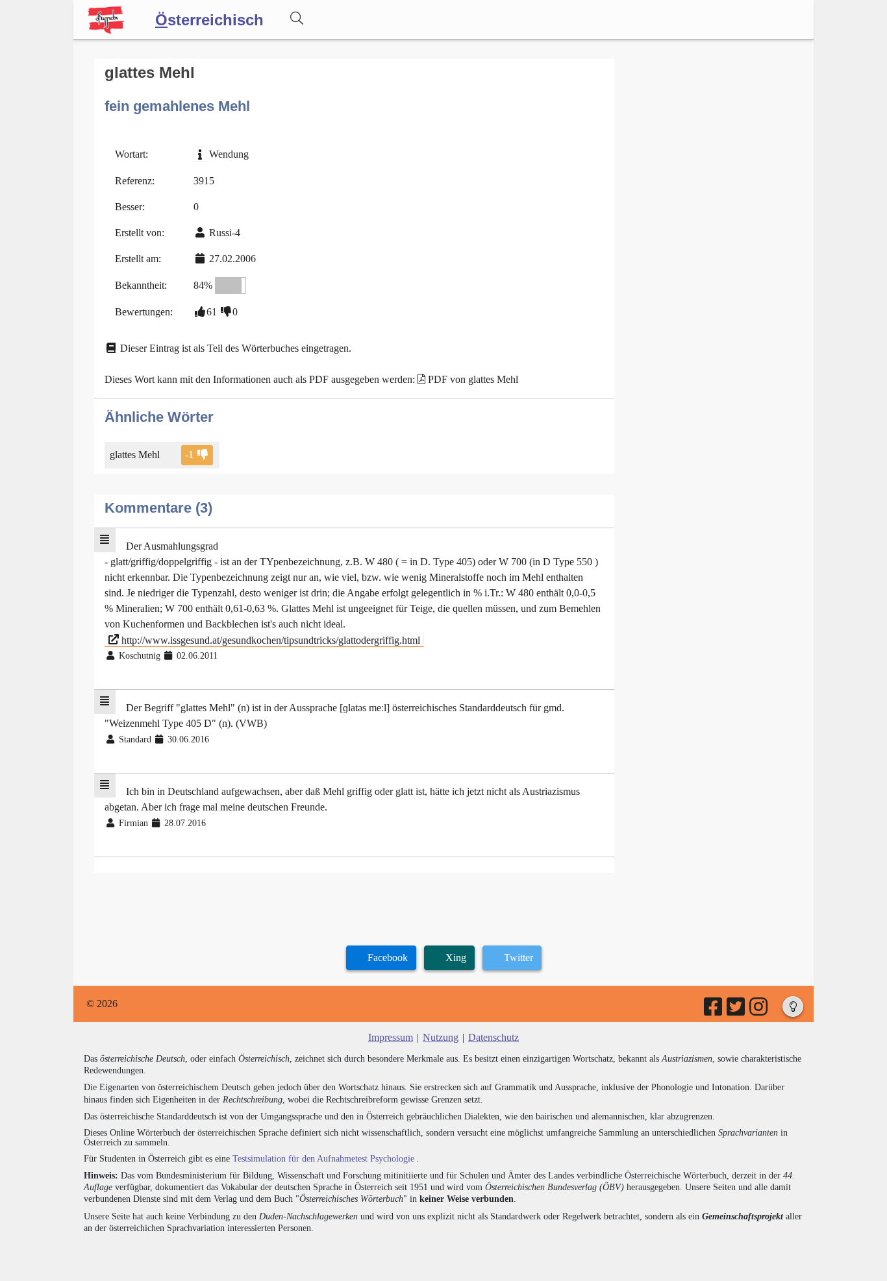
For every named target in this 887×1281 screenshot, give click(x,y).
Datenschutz (493, 1037)
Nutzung (440, 1037)
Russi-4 (224, 232)
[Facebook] (714, 1010)
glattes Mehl (135, 454)
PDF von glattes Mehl (473, 379)
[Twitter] (737, 1010)
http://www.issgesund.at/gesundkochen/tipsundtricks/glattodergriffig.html (269, 639)
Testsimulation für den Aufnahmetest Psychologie (323, 1159)
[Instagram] (759, 1010)
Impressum (390, 1037)
